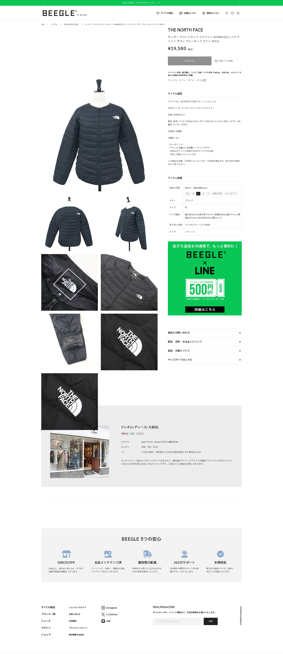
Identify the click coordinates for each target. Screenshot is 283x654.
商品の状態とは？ (200, 188)
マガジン (46, 627)
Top (43, 24)
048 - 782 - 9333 (150, 447)
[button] (205, 332)
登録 (211, 621)
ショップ (46, 634)
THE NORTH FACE (71, 24)
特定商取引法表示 (76, 634)
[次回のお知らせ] (239, 3)
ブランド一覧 (48, 614)
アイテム (54, 24)
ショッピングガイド (77, 607)
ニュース (46, 621)
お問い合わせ (74, 614)
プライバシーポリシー (78, 627)
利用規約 (72, 621)
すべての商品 (48, 607)
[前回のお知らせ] (44, 3)
